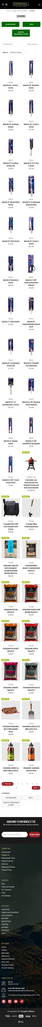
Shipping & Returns (8, 867)
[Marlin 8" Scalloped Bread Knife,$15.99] (31, 186)
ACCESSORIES (11, 798)
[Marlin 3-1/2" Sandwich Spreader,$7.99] (31, 425)
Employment (6, 852)
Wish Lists (5, 962)
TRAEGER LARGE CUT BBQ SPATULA (31, 727)
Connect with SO (7, 861)
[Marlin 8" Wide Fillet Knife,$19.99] (11, 186)
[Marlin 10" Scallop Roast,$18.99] (11, 108)
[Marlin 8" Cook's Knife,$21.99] (31, 225)
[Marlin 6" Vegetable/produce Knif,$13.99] (31, 305)
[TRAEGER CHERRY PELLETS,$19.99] (11, 671)
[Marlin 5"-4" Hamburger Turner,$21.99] (11, 386)
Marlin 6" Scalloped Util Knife (10, 364)
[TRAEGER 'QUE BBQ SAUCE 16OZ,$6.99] (31, 751)
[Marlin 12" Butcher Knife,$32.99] (31, 69)
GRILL (31, 798)
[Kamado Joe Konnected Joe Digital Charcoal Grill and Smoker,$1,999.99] (31, 463)
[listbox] (18, 52)
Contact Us (5, 855)
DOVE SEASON (7, 915)
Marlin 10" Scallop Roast (11, 125)
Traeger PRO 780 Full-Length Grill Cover (10, 526)
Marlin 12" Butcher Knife (31, 86)
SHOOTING (5, 910)
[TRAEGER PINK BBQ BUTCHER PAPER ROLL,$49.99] (11, 710)
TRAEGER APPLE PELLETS (31, 649)
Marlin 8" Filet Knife (10, 241)
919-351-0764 (13, 984)
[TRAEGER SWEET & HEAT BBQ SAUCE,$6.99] (11, 751)
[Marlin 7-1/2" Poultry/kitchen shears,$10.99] (31, 264)
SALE (3, 933)
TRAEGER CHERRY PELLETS (10, 688)
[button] (21, 44)
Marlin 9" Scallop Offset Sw (10, 164)
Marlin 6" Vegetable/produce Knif (31, 324)
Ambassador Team (8, 858)
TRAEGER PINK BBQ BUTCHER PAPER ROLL (11, 729)
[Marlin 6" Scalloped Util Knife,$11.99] (11, 347)
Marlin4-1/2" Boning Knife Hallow (31, 403)
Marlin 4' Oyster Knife (11, 442)
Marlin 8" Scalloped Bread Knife (31, 203)
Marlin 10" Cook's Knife (31, 125)
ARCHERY (5, 918)
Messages (5, 953)
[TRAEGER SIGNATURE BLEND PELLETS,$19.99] (31, 593)
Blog (3, 884)
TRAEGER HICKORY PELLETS (11, 649)
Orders (4, 947)
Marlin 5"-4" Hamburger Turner (10, 403)
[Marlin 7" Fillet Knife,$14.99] (11, 305)
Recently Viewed (8, 965)
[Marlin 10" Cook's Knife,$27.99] (31, 108)
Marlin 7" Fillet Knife (11, 321)
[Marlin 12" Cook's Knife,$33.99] (11, 69)
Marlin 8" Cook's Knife (31, 242)
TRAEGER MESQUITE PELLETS (31, 688)
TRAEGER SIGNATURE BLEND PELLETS (31, 610)
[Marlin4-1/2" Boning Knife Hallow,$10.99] (31, 386)
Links (3, 893)
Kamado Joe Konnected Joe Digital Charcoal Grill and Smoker (31, 484)
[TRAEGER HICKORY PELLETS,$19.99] (11, 632)
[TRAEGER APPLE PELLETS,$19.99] (31, 632)
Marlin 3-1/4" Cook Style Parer (11, 481)
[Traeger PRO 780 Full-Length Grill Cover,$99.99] (11, 508)
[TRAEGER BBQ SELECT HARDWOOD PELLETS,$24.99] (31, 549)
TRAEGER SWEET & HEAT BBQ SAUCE (11, 769)
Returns (4, 950)
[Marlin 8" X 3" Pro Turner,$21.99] (31, 147)
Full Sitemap (6, 896)
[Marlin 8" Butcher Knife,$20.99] (11, 264)
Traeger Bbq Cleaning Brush (31, 525)
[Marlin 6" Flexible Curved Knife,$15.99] (31, 347)
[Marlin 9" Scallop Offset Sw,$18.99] (11, 147)
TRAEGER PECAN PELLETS (11, 610)
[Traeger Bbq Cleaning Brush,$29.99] (31, 508)
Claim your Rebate (8, 887)
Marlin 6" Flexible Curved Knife (31, 364)
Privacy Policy (7, 870)
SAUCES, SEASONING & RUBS (11, 804)
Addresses (5, 956)
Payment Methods (8, 959)
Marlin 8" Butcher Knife (10, 281)
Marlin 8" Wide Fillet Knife (11, 203)
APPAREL (5, 927)
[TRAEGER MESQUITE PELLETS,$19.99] (31, 671)
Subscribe (34, 834)
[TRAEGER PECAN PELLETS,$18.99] (11, 593)
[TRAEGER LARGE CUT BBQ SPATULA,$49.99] (31, 710)
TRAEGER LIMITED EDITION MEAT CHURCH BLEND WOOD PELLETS (10, 569)
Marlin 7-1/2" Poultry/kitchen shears (31, 282)
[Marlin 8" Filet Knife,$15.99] (11, 225)
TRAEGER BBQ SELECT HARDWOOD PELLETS (31, 568)
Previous (7, 784)
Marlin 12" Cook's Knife (10, 86)
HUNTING (5, 924)
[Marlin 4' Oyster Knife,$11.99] (11, 425)
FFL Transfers (7, 890)
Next (36, 788)
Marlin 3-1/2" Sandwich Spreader (31, 442)
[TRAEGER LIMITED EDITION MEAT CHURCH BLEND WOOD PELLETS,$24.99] (11, 549)
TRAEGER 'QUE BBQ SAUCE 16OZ (31, 769)
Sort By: (5, 52)
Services (5, 864)
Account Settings (8, 968)
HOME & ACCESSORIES (10, 912)
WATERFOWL (6, 921)
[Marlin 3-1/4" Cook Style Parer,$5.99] (11, 463)
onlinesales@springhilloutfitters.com (21, 991)
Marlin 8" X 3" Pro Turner (31, 164)
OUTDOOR (5, 930)
